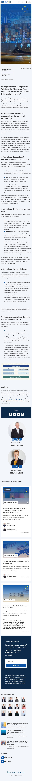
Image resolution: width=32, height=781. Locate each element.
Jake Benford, (7, 621)
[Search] (25, 1)
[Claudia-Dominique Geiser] (17, 713)
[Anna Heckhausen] (10, 713)
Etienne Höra (11, 525)
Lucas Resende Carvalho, (13, 621)
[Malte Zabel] (3, 699)
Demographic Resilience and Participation (12, 399)
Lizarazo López (16, 473)
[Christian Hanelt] (10, 699)
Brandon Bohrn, (15, 621)
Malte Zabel (18, 628)
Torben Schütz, (20, 627)
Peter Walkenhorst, (8, 628)
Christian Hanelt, (19, 622)
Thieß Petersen (16, 445)
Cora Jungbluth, (15, 624)
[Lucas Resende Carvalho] (17, 706)
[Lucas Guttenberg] (23, 699)
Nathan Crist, (7, 624)
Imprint (11, 775)
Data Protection (18, 775)
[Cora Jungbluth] (23, 713)
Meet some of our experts (7, 694)
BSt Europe (2, 761)
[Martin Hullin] (17, 699)
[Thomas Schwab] (10, 706)
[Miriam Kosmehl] (23, 706)
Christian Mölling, (14, 625)
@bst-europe (2, 757)
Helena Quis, (12, 627)
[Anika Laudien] (3, 706)
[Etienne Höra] (3, 713)
